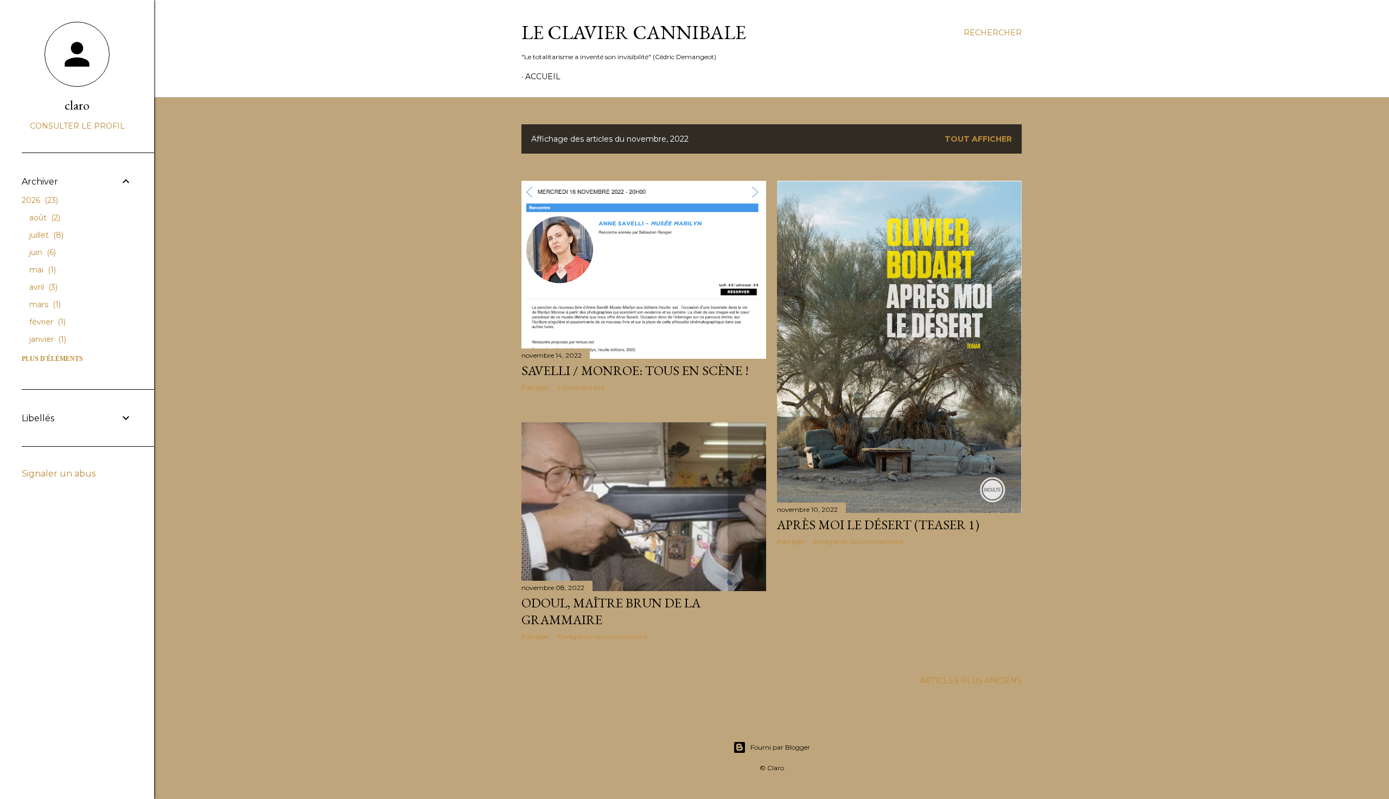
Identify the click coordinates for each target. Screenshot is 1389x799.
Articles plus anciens (971, 681)
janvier (46, 339)
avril (42, 287)
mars (44, 304)
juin (41, 252)
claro (77, 105)
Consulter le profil (77, 126)
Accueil (542, 76)
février (46, 322)
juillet (45, 235)
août (43, 218)
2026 (39, 200)
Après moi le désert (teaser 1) (878, 524)
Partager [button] (535, 387)
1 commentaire (581, 387)
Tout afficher (978, 139)
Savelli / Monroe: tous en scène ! (635, 370)
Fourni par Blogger (780, 747)
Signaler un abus (58, 473)
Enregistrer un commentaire (858, 541)
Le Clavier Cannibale (633, 32)
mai (41, 270)
